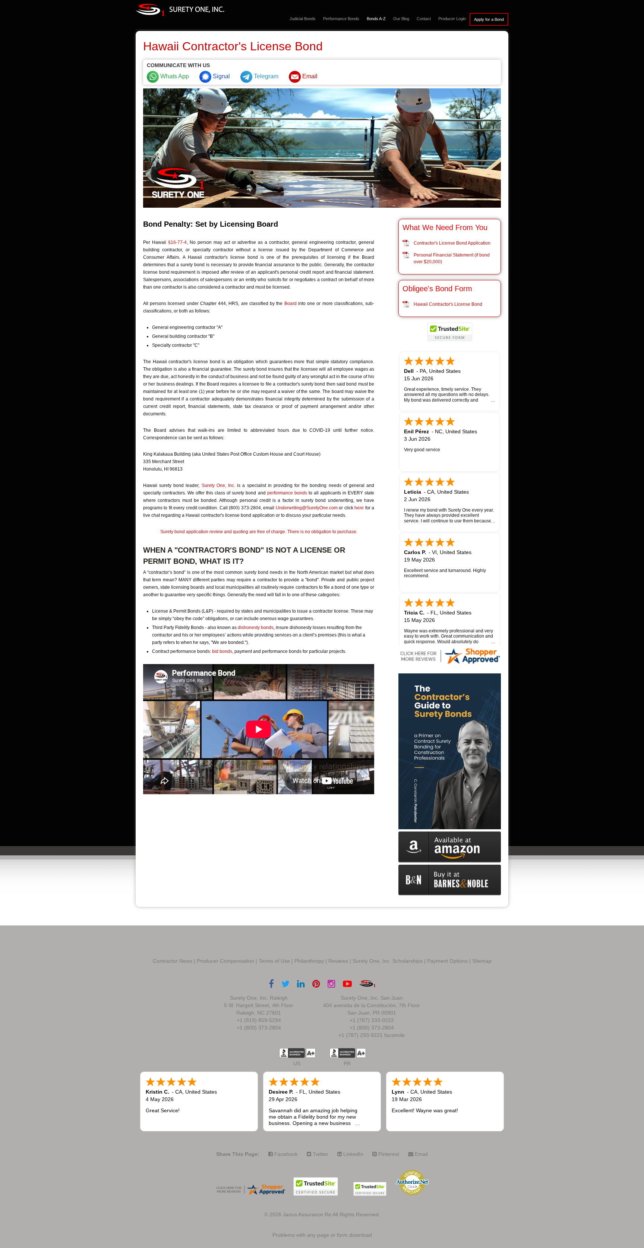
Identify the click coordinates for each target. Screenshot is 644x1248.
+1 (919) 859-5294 (259, 1020)
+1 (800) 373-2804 (259, 1028)
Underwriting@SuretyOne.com (307, 507)
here (359, 507)
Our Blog (401, 18)
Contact (424, 18)
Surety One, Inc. (218, 485)
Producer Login (452, 18)
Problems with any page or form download (322, 1235)
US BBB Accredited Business (292, 1053)
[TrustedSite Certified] (449, 332)
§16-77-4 (177, 242)
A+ (311, 1053)
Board (290, 303)
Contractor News (172, 961)
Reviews (338, 961)
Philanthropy (309, 961)
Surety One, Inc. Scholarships (388, 961)
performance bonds (287, 493)
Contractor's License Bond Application (452, 243)
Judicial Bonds (303, 18)
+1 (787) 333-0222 (372, 1020)
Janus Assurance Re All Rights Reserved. (331, 1214)
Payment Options (447, 961)
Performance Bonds (341, 18)
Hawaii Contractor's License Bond (448, 304)
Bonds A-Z (376, 18)
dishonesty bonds (256, 627)
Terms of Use (274, 961)
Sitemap (482, 961)
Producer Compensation (225, 961)
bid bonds (222, 651)
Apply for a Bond (489, 19)
